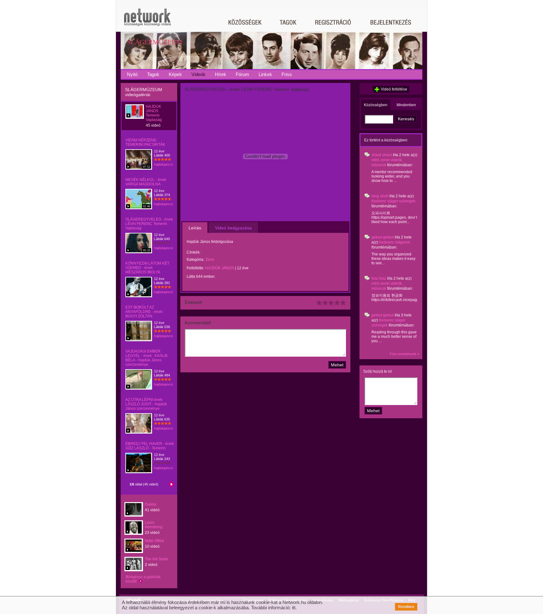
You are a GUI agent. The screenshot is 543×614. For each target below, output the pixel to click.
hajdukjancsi (163, 164)
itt (293, 607)
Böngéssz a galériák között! (143, 579)
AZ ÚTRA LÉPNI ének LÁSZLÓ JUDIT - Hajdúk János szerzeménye (146, 404)
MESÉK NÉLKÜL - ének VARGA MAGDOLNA (145, 182)
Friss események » (404, 354)
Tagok (153, 74)
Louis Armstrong (153, 524)
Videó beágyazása (233, 227)
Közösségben (375, 105)
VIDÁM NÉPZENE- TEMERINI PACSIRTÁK (145, 142)
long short (379, 196)
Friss (287, 74)
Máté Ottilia (154, 541)
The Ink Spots (156, 559)
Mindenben (406, 105)
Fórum (242, 74)
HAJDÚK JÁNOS (219, 268)
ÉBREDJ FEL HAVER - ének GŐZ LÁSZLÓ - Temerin (149, 445)
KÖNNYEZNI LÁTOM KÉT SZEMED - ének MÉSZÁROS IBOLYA (147, 267)
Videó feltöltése (394, 89)
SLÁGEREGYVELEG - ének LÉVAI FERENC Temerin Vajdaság (149, 223)
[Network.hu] (147, 20)
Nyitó (132, 74)
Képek (175, 74)
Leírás (195, 227)
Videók (198, 74)
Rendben (406, 607)
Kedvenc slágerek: (395, 242)
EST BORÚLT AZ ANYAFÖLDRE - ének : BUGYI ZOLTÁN (144, 311)
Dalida (150, 504)
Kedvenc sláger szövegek (393, 201)
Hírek (220, 74)
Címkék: (193, 252)
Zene (210, 259)
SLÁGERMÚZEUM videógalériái (143, 92)
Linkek (265, 74)
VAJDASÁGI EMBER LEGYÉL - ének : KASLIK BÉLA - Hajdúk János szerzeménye (146, 358)
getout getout (382, 237)
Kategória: (195, 259)
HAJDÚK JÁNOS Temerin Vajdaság (154, 113)
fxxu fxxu (378, 278)
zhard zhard (381, 155)
